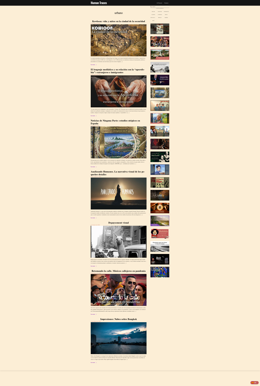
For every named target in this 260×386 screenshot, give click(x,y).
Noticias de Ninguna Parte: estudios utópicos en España (115, 122)
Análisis (153, 11)
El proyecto (159, 3)
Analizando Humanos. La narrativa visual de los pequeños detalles (118, 173)
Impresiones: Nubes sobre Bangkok (118, 319)
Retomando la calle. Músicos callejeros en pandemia (119, 271)
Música (166, 14)
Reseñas (166, 17)
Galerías (153, 14)
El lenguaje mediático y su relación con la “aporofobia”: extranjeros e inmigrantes (118, 71)
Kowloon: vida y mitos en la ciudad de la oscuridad (118, 21)
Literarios (160, 14)
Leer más (93, 64)
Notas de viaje (153, 17)
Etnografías (166, 11)
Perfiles (159, 17)
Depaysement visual (118, 222)
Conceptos (160, 11)
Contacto (166, 3)
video (153, 20)
